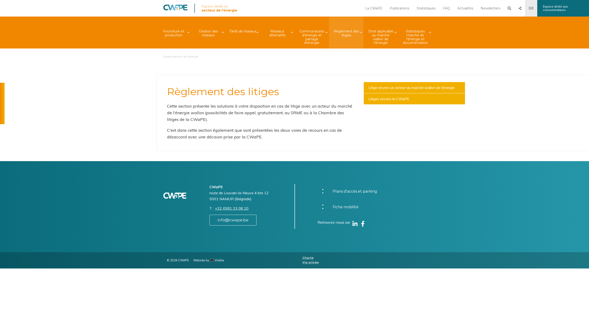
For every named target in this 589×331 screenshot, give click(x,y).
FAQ (446, 8)
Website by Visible (208, 260)
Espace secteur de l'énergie (180, 56)
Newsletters (490, 8)
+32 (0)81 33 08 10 (231, 208)
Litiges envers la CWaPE (388, 99)
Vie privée (310, 262)
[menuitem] (173, 33)
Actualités (465, 8)
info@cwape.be (232, 220)
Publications (399, 8)
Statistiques (426, 8)
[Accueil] (175, 9)
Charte (308, 258)
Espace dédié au (219, 8)
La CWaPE (373, 8)
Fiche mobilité (345, 207)
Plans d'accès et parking (355, 191)
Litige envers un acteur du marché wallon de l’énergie (411, 87)
